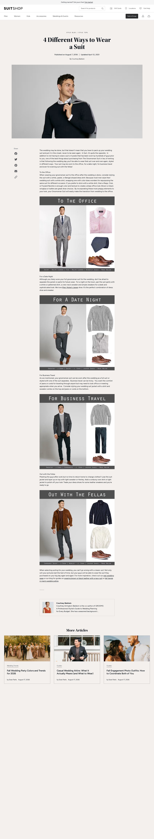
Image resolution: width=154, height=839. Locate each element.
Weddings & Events (60, 16)
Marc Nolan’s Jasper (70, 287)
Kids (28, 16)
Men (6, 16)
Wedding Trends (12, 666)
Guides (59, 666)
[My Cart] (149, 16)
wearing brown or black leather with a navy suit (83, 578)
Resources (79, 16)
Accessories (41, 16)
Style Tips (83, 32)
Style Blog (71, 32)
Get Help (147, 8)
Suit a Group (131, 16)
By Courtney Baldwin (77, 59)
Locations (132, 8)
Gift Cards (117, 8)
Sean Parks (13, 680)
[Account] (143, 16)
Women (17, 16)
